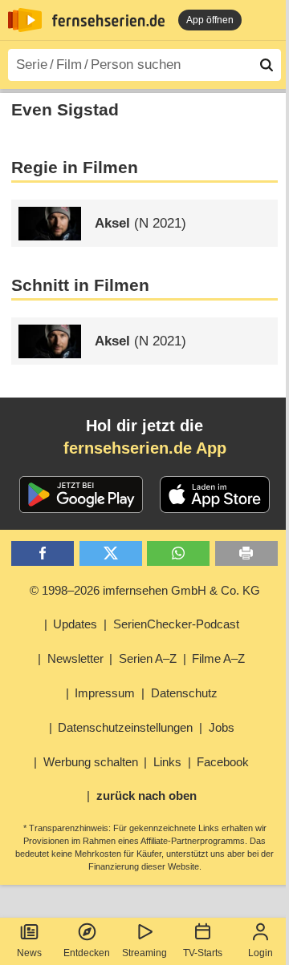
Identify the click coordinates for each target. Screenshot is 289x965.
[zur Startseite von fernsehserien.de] (25, 20)
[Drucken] (246, 553)
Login (260, 953)
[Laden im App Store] (215, 494)
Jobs (221, 727)
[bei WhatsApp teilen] (178, 553)
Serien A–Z (148, 658)
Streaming (144, 953)
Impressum (105, 693)
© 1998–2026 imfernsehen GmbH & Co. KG (145, 590)
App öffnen (210, 20)
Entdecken (86, 953)
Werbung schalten (90, 762)
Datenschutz (184, 693)
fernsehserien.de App (144, 448)
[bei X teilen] (110, 553)
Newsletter (75, 658)
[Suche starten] (266, 65)
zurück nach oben (146, 795)
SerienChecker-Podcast (176, 624)
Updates (75, 624)
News (29, 953)
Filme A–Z (218, 658)
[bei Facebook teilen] (42, 553)
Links (167, 762)
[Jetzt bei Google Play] (81, 494)
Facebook (223, 762)
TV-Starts (202, 953)
